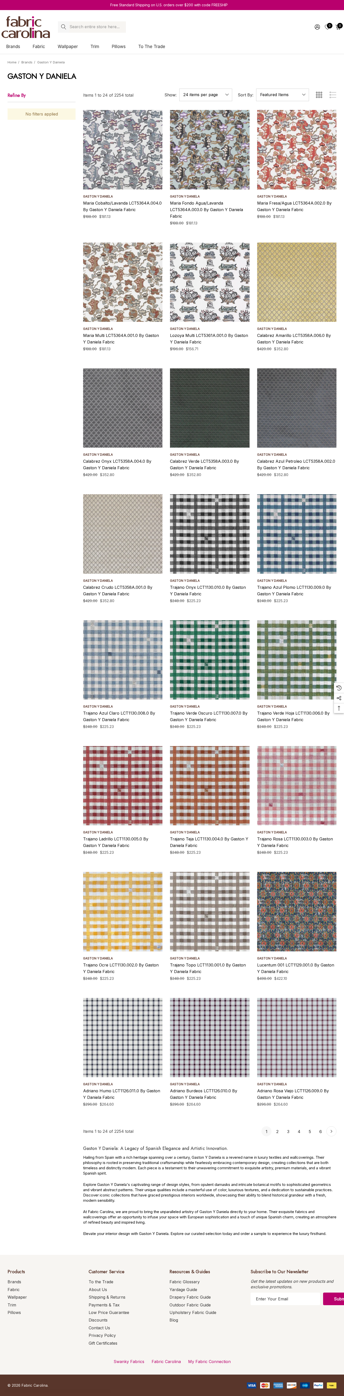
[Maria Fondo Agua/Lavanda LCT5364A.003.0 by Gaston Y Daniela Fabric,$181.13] (209, 149)
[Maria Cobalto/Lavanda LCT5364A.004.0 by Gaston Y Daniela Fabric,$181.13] (122, 149)
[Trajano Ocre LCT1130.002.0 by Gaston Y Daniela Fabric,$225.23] (122, 911)
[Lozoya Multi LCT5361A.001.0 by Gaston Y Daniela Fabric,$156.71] (209, 282)
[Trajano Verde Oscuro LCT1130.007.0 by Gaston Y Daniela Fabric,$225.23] (209, 660)
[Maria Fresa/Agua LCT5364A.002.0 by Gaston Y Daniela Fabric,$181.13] (296, 149)
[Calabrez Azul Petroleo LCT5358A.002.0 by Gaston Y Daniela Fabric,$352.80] (296, 408)
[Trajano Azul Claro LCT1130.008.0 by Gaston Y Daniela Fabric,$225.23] (122, 660)
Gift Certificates (103, 1343)
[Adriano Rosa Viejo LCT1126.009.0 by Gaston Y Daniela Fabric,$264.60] (296, 1037)
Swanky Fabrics (129, 1361)
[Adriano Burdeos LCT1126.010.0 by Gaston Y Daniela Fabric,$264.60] (209, 1037)
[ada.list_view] (332, 95)
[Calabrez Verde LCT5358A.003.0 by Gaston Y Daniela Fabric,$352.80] (209, 408)
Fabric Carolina (166, 1361)
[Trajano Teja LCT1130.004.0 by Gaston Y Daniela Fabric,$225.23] (209, 785)
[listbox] (282, 95)
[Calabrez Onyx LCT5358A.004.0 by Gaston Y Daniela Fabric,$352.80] (122, 408)
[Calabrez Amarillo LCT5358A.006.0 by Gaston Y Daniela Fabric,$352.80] (296, 282)
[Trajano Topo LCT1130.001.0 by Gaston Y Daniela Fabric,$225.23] (209, 911)
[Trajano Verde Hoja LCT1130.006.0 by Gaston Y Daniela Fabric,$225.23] (296, 660)
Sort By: (245, 95)
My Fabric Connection (209, 1361)
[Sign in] (317, 27)
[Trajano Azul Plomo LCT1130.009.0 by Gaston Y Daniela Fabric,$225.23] (296, 533)
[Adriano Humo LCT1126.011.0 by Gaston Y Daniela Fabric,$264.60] (122, 1037)
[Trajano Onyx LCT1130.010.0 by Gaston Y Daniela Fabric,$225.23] (209, 533)
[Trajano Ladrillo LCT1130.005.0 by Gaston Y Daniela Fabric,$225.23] (122, 785)
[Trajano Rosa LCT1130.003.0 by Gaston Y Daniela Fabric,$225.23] (296, 785)
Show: (170, 95)
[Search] (63, 27)
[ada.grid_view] (318, 95)
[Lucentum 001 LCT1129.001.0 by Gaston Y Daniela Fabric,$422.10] (296, 911)
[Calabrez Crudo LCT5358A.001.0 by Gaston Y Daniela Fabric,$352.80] (122, 533)
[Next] (331, 1131)
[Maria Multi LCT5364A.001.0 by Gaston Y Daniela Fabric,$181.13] (122, 282)
